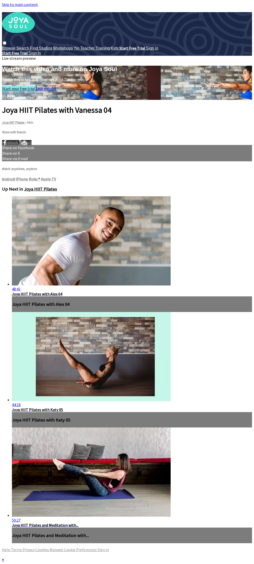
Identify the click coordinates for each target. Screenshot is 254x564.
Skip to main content (20, 4)
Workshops (63, 48)
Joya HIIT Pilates (13, 122)
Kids (115, 48)
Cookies (42, 549)
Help (6, 549)
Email (27, 142)
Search (23, 48)
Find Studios (41, 48)
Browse (9, 48)
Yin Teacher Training (92, 48)
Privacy (29, 549)
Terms (17, 549)
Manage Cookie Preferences (73, 549)
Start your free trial (19, 88)
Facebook (10, 142)
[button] (4, 43)
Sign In (35, 53)
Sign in (152, 48)
